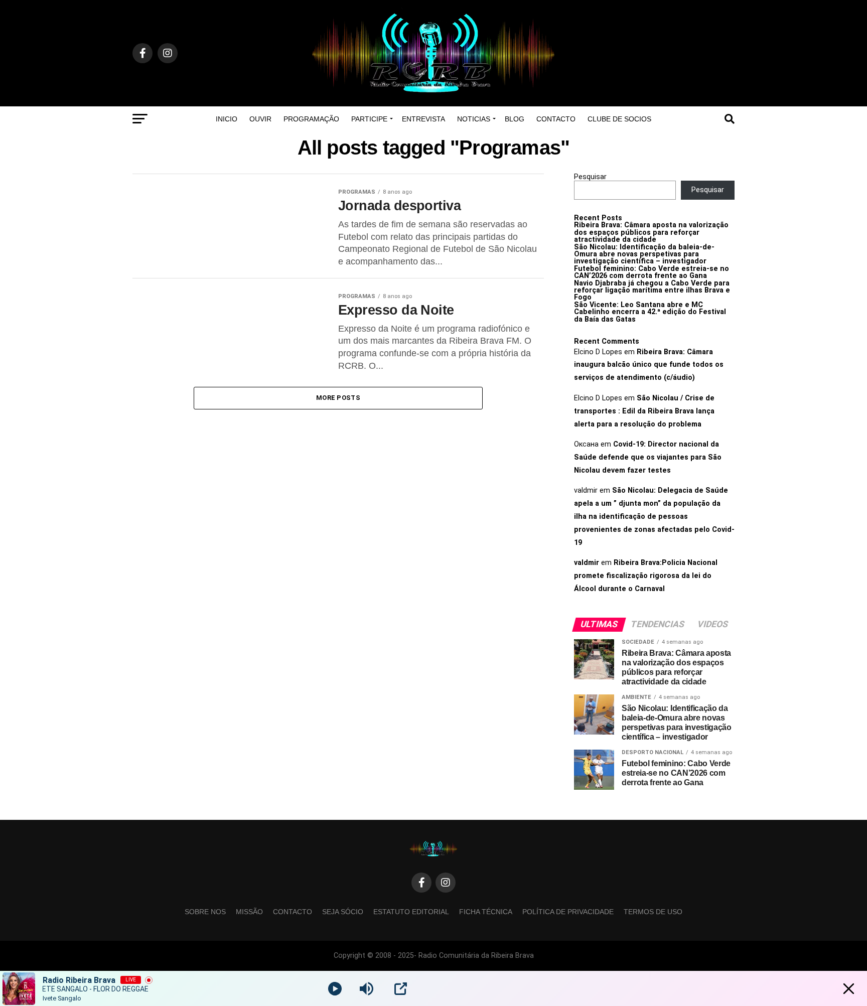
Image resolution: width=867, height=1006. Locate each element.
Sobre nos (205, 912)
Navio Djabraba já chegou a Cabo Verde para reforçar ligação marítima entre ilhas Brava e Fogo (652, 290)
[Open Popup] (400, 988)
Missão (249, 912)
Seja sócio (342, 912)
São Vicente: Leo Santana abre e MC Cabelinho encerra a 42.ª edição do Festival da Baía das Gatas (650, 312)
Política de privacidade (568, 912)
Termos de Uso (653, 912)
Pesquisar (590, 177)
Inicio (226, 119)
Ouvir (260, 119)
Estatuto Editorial (411, 912)
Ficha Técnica (485, 912)
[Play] (335, 988)
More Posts (338, 397)
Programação (311, 119)
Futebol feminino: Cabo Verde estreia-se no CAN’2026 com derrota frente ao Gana (651, 272)
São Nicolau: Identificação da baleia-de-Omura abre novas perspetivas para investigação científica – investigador (644, 254)
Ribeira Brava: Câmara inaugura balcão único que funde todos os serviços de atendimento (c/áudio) (649, 365)
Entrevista (423, 119)
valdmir (586, 562)
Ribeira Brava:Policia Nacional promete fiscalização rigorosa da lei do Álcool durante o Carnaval (645, 575)
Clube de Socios (619, 119)
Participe (369, 119)
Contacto (555, 119)
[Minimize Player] (848, 988)
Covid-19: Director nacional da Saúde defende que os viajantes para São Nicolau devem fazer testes (647, 457)
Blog (514, 119)
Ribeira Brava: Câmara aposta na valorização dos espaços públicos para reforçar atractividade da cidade (651, 232)
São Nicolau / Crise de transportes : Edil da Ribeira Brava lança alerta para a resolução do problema (644, 411)
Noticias (473, 119)
